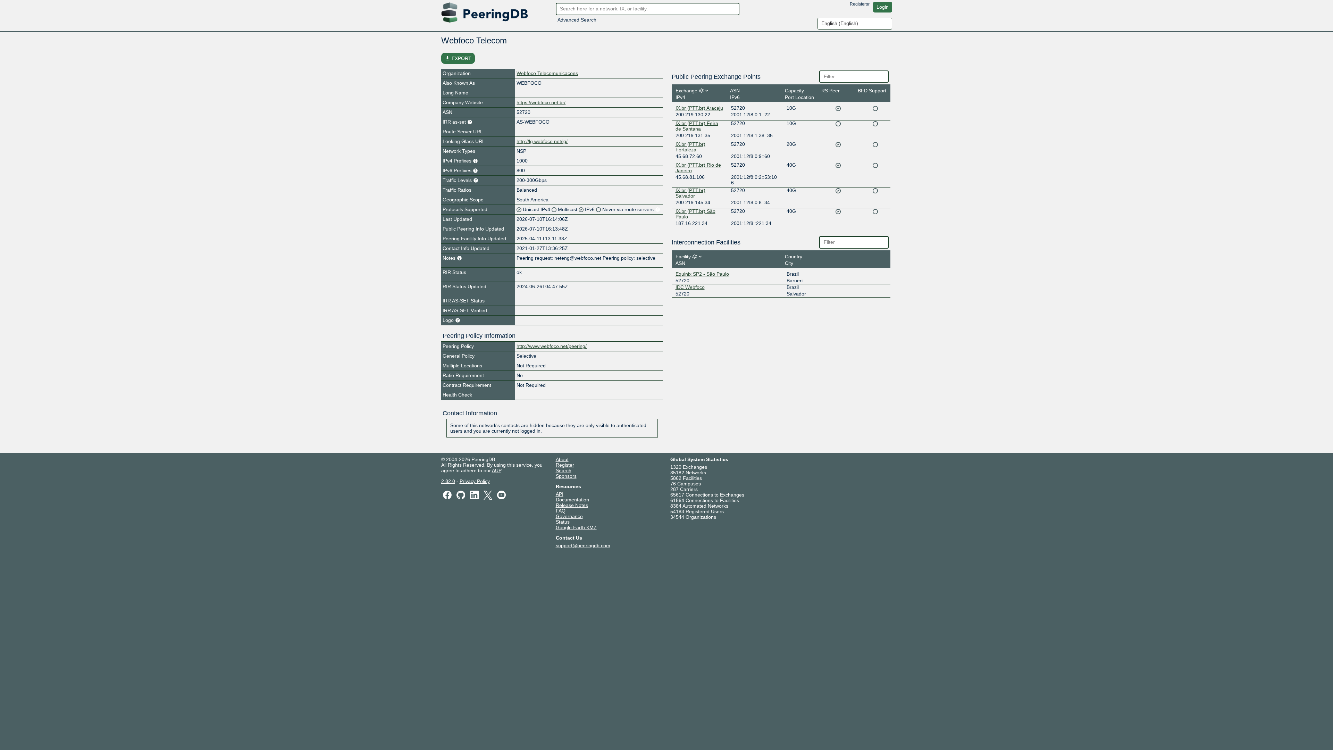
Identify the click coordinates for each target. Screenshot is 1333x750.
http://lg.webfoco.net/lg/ (542, 141)
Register (858, 4)
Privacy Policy (475, 481)
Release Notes (572, 505)
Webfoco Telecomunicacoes (547, 73)
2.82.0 (448, 481)
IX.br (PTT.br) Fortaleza (690, 146)
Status (563, 522)
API (559, 494)
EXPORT (458, 58)
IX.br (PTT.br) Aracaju (699, 108)
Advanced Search (576, 20)
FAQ (560, 511)
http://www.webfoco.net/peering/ (552, 346)
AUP (496, 470)
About (562, 459)
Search (563, 470)
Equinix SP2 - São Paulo (702, 274)
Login (883, 7)
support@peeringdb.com (583, 545)
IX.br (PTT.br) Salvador (690, 193)
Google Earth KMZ (576, 527)
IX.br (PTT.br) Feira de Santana (697, 126)
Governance (569, 516)
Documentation (572, 499)
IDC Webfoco (690, 287)
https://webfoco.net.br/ (541, 102)
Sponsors (566, 476)
